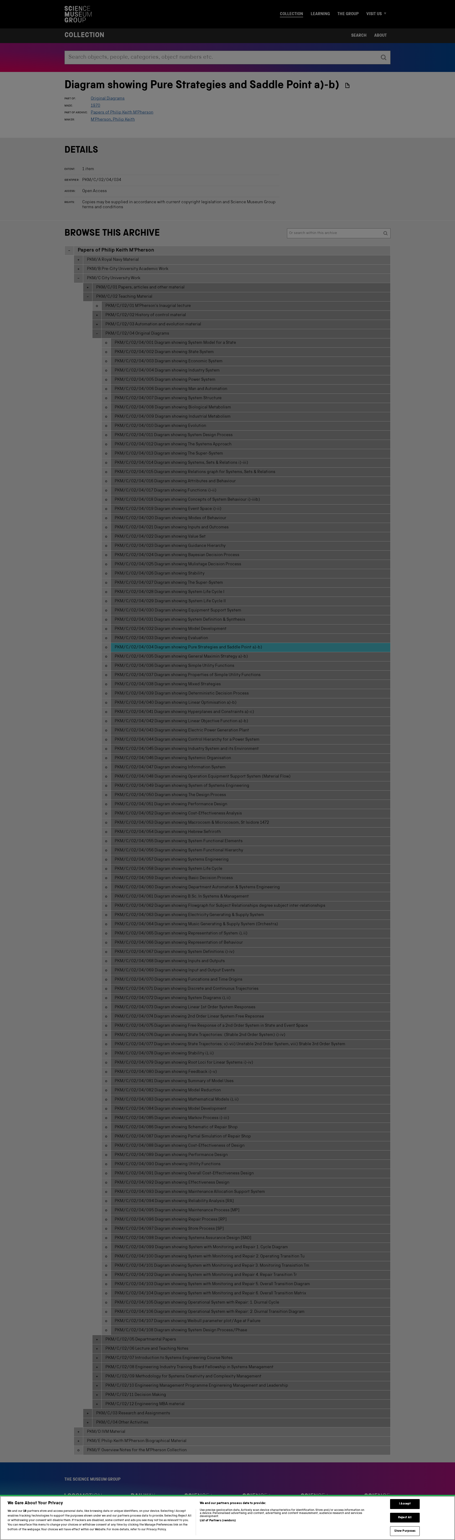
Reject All (405, 1517)
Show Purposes (405, 1531)
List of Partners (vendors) (218, 1520)
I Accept (405, 1503)
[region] (227, 1518)
